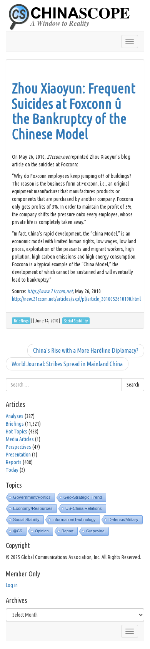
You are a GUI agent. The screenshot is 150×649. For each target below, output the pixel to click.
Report (67, 531)
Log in (12, 585)
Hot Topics (16, 431)
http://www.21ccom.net (50, 291)
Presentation (18, 454)
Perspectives (18, 447)
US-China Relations (83, 508)
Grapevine (95, 531)
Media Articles (20, 439)
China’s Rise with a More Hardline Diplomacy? (85, 350)
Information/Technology (74, 519)
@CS (17, 531)
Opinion (42, 531)
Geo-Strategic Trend (82, 497)
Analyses (14, 416)
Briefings (15, 424)
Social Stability (26, 519)
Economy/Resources (33, 508)
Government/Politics (32, 497)
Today (12, 470)
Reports (14, 462)
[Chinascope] (73, 17)
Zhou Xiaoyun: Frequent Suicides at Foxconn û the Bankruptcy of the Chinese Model (73, 111)
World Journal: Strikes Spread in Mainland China (67, 363)
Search (133, 385)
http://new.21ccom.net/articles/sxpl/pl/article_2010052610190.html (76, 299)
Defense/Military (123, 519)
